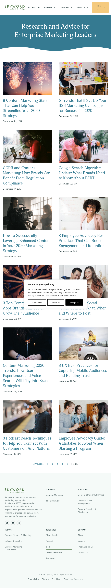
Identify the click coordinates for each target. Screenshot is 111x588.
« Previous (38, 463)
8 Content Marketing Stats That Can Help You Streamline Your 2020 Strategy (25, 108)
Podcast (49, 540)
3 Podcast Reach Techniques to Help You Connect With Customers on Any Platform (27, 443)
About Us (81, 7)
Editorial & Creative (14, 540)
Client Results (52, 535)
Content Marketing (54, 494)
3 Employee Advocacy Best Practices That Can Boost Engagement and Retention (82, 240)
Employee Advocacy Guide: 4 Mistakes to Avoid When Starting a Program (82, 443)
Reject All (56, 302)
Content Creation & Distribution (87, 511)
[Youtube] (13, 523)
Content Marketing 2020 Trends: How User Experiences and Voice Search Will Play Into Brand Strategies (26, 375)
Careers (81, 540)
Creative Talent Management (85, 502)
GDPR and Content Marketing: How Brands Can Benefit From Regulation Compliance (26, 175)
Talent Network (53, 500)
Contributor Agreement (73, 579)
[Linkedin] (7, 523)
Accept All (74, 302)
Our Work (64, 7)
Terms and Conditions (51, 579)
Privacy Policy (33, 579)
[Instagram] (18, 523)
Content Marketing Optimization (13, 548)
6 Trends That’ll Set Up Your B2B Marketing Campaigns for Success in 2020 (83, 105)
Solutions (32, 7)
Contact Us (83, 552)
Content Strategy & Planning (91, 494)
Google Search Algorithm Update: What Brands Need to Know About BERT (82, 173)
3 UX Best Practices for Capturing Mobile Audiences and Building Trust (83, 370)
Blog (48, 546)
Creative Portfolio (54, 552)
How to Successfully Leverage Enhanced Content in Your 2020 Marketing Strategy (27, 243)
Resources (50, 558)
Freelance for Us (85, 546)
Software (48, 7)
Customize (37, 302)
